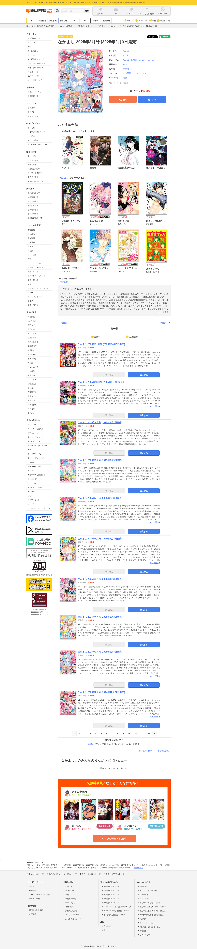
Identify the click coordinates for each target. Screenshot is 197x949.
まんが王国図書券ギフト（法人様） (153, 911)
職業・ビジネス (34, 272)
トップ (31, 21)
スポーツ (31, 284)
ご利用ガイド (33, 136)
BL (85, 21)
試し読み (123, 99)
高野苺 (30, 388)
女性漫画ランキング (111, 891)
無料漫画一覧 (33, 197)
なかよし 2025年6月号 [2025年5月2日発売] (100, 538)
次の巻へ (164, 323)
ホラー (30, 293)
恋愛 (29, 259)
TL (74, 21)
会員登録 (31, 108)
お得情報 (32, 914)
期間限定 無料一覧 (35, 218)
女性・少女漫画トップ (36, 63)
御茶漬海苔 (32, 346)
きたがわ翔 (32, 354)
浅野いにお (32, 321)
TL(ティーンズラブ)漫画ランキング (117, 907)
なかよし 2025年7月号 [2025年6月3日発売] (100, 498)
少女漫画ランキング (111, 895)
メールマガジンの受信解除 (39, 895)
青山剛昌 (31, 317)
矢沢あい (31, 413)
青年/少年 (63, 21)
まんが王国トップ (36, 874)
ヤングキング (33, 492)
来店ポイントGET (35, 92)
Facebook (107, 926)
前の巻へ (65, 323)
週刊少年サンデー (35, 487)
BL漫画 (30, 251)
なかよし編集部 (139, 60)
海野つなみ (32, 334)
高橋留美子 (32, 392)
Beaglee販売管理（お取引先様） (152, 915)
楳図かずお (32, 338)
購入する (152, 99)
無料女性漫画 (33, 201)
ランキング (142, 21)
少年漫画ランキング (111, 903)
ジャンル (130, 21)
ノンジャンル (140, 73)
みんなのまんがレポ (35, 181)
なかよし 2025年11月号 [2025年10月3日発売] (101, 344)
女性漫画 (31, 230)
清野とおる (32, 380)
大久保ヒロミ (33, 342)
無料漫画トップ (34, 38)
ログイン (31, 112)
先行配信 (42, 21)
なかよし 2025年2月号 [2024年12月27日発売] (101, 692)
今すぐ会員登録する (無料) (114, 838)
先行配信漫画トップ (35, 59)
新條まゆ (31, 375)
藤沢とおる (32, 405)
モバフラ (31, 504)
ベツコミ (31, 471)
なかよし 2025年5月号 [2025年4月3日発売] (100, 579)
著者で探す (32, 165)
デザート (31, 496)
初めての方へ (33, 140)
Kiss (29, 450)
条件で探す (32, 156)
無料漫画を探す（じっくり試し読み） (155, 751)
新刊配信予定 (33, 51)
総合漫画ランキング (111, 887)
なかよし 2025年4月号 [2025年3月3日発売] (100, 617)
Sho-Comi (32, 483)
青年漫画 (31, 238)
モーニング (32, 479)
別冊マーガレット (35, 467)
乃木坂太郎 (32, 396)
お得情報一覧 (33, 96)
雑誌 (125, 78)
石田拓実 (31, 329)
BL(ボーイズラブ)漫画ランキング (116, 911)
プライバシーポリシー (148, 923)
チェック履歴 (33, 116)
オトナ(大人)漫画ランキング (114, 915)
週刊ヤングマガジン (35, 437)
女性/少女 (53, 21)
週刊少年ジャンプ (35, 441)
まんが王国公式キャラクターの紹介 (153, 907)
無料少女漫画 (33, 206)
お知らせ (31, 128)
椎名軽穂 (31, 371)
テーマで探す (33, 160)
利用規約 (143, 919)
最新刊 (97, 337)
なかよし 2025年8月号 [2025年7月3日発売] (100, 460)
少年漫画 (31, 242)
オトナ (95, 21)
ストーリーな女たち (35, 429)
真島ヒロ (31, 409)
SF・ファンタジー (35, 297)
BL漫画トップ (33, 76)
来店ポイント (165, 21)
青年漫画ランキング (111, 899)
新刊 (154, 21)
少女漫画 (31, 234)
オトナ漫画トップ (35, 80)
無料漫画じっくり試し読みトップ (63, 874)
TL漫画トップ (33, 72)
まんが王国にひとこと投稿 (38, 145)
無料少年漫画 (33, 214)
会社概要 (143, 931)
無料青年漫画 (33, 210)
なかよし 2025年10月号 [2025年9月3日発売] (101, 382)
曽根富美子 (32, 384)
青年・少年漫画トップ (36, 68)
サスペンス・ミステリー (37, 276)
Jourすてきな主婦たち (36, 475)
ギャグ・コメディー (35, 267)
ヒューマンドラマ (35, 263)
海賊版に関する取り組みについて (39, 575)
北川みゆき (32, 359)
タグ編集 (64, 282)
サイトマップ (145, 935)
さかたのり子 (33, 367)
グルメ (30, 301)
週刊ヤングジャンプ (35, 458)
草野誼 (30, 363)
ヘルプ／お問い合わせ (36, 132)
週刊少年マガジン (35, 454)
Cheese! (31, 462)
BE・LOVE (32, 425)
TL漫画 (30, 247)
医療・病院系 (33, 305)
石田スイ (31, 325)
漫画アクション (34, 500)
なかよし (127, 51)
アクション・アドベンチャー (39, 288)
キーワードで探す (35, 173)
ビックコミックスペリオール (39, 508)
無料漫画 (106, 21)
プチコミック (33, 433)
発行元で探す (33, 177)
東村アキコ (32, 400)
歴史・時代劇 (33, 280)
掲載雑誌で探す (34, 169)
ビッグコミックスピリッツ (38, 446)
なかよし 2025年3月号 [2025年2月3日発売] (100, 652)
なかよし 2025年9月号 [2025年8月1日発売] (100, 422)
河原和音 (31, 350)
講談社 (126, 69)
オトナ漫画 (32, 255)
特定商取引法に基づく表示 (150, 927)
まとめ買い (134, 337)
